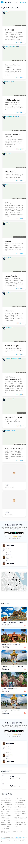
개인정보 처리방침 (10, 838)
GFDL (24, 60)
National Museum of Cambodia (12, 136)
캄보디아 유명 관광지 (6, 800)
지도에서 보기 (19, 42)
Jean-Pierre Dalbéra (16, 130)
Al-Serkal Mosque (12, 346)
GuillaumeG (16, 444)
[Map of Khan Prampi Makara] (14, 581)
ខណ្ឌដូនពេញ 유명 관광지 (6, 804)
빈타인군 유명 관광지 (6, 815)
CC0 (24, 413)
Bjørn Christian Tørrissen (17, 60)
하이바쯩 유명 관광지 (6, 820)
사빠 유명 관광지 (18, 798)
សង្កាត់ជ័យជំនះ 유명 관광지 (20, 822)
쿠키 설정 (16, 838)
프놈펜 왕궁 (9, 30)
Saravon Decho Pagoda (14, 417)
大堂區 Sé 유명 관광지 (20, 811)
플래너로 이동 (23, 2)
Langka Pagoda (11, 276)
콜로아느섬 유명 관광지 (20, 800)
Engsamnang (16, 25)
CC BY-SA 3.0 (22, 25)
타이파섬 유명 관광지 (19, 804)
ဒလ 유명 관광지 (5, 828)
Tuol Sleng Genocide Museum (12, 66)
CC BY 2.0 (23, 95)
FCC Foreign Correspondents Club (13, 378)
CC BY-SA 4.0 (22, 236)
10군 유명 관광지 (5, 811)
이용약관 (20, 837)
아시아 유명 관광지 (5, 798)
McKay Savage (17, 95)
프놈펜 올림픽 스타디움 (14, 448)
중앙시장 (8, 203)
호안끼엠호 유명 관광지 (6, 824)
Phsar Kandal (10, 311)
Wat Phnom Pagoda (12, 100)
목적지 (17, 837)
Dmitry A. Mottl (16, 236)
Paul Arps (18, 372)
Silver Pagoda (10, 171)
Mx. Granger (20, 413)
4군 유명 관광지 (4, 818)
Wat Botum (9, 241)
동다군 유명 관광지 (5, 822)
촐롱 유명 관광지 (5, 813)
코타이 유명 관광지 (19, 802)
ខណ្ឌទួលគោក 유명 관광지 (6, 802)
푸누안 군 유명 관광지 (6, 809)
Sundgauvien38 (16, 198)
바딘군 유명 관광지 (5, 826)
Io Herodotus (16, 341)
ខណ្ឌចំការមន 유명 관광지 (6, 807)
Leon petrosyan (16, 271)
